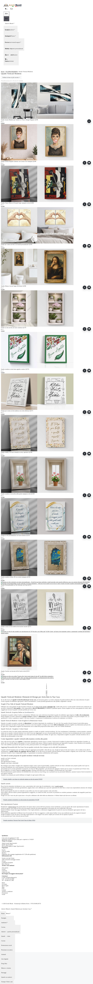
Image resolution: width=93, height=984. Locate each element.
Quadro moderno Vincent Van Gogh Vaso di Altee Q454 (19, 820)
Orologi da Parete (10, 36)
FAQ (3, 888)
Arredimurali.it (29, 712)
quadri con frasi (26, 770)
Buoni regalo (5, 885)
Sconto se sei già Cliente (8, 858)
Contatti (4, 890)
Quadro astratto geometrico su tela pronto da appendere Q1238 (21, 799)
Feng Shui (4, 963)
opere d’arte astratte (41, 706)
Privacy (4, 861)
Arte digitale (4, 959)
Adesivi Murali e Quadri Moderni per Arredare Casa (16, 909)
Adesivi (3, 931)
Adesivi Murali (9, 23)
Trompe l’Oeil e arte (7, 981)
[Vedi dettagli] (89, 121)
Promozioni (5, 893)
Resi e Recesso (5, 864)
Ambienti (4, 922)
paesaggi (50, 706)
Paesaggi (3, 972)
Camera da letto (6, 872)
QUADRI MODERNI (12, 71)
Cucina (3, 869)
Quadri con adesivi (6, 977)
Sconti (3, 894)
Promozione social (6, 945)
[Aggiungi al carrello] (89, 163)
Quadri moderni (9, 29)
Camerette (4, 870)
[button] (11, 9)
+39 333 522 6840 (9, 879)
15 (46, 693)
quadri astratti (59, 786)
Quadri (3, 936)
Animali (3, 954)
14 (46, 692)
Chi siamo (4, 884)
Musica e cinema (6, 968)
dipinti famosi (12, 806)
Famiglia (3, 918)
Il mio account (46, 55)
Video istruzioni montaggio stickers (11, 859)
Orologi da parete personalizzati (10, 931)
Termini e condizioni (7, 891)
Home (2, 71)
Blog (3, 887)
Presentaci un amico (7, 950)
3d (54, 706)
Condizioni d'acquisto (7, 862)
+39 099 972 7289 (9, 880)
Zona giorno (5, 868)
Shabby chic (8, 48)
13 (46, 691)
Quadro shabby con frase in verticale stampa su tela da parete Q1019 (22, 779)
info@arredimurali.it (11, 877)
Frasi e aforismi (9, 61)
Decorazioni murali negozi (12, 42)
